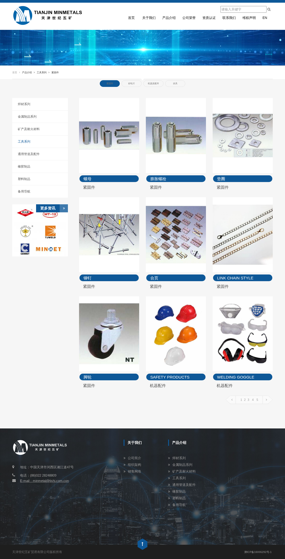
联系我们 (229, 18)
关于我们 (149, 18)
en (265, 18)
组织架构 (134, 465)
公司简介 (134, 458)
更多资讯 (47, 208)
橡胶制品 (24, 166)
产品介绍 (169, 18)
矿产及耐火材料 (29, 129)
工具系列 (24, 141)
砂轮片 (131, 83)
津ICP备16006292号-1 (258, 552)
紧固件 (109, 83)
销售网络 (134, 471)
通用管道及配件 (29, 154)
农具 (175, 83)
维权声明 (249, 18)
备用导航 (24, 191)
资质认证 (209, 18)
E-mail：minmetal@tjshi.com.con (44, 481)
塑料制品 (24, 179)
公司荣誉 (189, 18)
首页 (131, 18)
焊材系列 (24, 104)
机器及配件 (153, 83)
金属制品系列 (27, 116)
